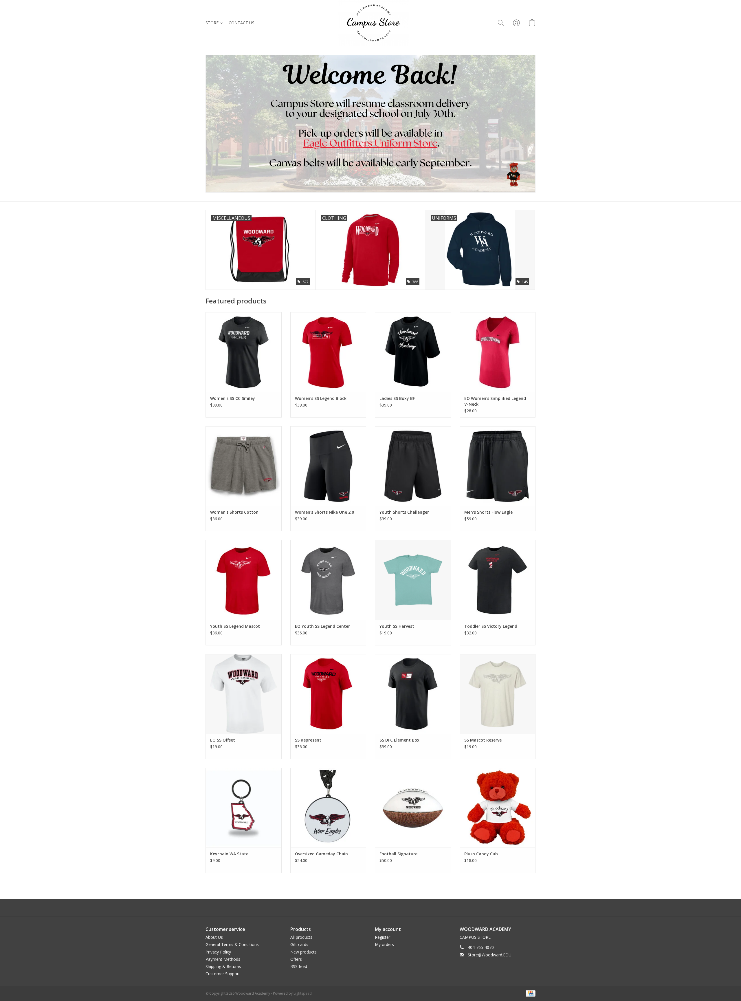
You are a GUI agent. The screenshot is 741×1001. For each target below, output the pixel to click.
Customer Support (223, 973)
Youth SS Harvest (396, 626)
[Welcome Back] (370, 123)
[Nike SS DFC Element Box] (413, 694)
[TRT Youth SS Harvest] (413, 580)
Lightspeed (303, 993)
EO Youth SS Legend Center (322, 626)
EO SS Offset (222, 740)
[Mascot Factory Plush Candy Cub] (498, 808)
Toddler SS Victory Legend (490, 626)
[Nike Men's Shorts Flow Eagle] (498, 466)
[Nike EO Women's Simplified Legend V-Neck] (498, 352)
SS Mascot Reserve (483, 740)
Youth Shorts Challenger (404, 512)
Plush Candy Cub (481, 854)
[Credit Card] (529, 993)
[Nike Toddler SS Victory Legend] (498, 580)
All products (301, 937)
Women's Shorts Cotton (234, 512)
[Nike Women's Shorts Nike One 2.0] (328, 466)
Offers (296, 959)
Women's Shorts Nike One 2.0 (324, 512)
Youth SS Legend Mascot (235, 626)
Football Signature (398, 854)
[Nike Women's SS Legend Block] (328, 352)
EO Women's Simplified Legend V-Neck (495, 401)
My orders (384, 944)
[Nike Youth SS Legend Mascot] (244, 580)
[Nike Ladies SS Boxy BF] (413, 352)
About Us (214, 937)
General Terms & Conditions (232, 944)
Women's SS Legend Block (320, 398)
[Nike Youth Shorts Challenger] (413, 466)
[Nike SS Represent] (328, 694)
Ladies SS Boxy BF (397, 398)
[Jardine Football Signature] (413, 808)
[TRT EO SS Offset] (244, 694)
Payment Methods (223, 959)
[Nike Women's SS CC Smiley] (244, 352)
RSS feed (298, 966)
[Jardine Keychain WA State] (244, 808)
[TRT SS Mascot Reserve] (498, 694)
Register (382, 937)
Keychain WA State (229, 854)
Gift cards (299, 944)
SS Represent (308, 740)
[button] (501, 23)
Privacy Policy (218, 952)
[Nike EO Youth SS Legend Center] (328, 580)
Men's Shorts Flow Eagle (488, 512)
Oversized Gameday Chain (321, 854)
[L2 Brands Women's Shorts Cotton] (244, 466)
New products (303, 952)
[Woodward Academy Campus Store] (373, 23)
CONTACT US (241, 22)
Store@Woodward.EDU (489, 955)
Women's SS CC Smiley (232, 398)
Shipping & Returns (223, 966)
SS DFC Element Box (399, 740)
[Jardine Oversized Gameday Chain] (328, 808)
